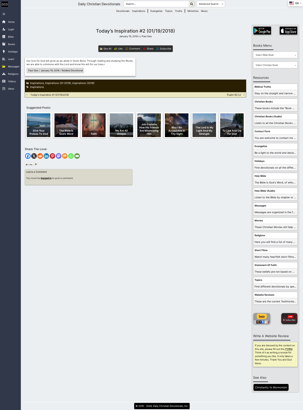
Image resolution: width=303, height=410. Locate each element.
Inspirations (138, 10)
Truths (178, 10)
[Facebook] (28, 156)
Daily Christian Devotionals (99, 4)
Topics (168, 10)
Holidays (259, 161)
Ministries (193, 10)
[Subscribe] (289, 318)
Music (204, 10)
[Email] (77, 156)
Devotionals (123, 10)
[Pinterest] (52, 156)
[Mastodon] (58, 156)
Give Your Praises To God (39, 132)
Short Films (261, 250)
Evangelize (156, 10)
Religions (260, 235)
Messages (260, 205)
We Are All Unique (121, 132)
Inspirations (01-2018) (58, 83)
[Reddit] (40, 156)
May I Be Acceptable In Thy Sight (176, 130)
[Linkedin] (46, 156)
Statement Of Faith (266, 265)
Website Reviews (264, 294)
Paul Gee (33, 70)
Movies (259, 220)
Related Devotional (72, 70)
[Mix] (65, 156)
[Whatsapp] (71, 156)
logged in (46, 178)
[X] (34, 156)
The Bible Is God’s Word (66, 132)
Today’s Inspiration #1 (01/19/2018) (49, 94)
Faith (94, 133)
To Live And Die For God (232, 132)
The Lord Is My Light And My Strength (204, 130)
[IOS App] (288, 30)
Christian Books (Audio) (268, 116)
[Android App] (262, 30)
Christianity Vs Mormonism (271, 387)
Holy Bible (260, 175)
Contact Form (262, 131)
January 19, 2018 (50, 70)
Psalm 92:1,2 (234, 94)
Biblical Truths (263, 86)
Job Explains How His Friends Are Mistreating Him (149, 129)
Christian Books (264, 101)
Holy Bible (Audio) (265, 190)
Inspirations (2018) (83, 83)
